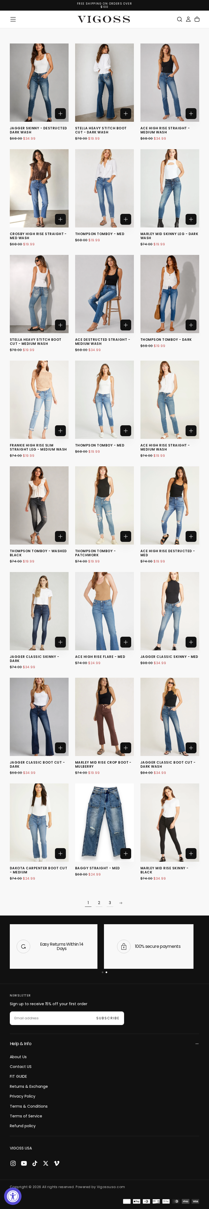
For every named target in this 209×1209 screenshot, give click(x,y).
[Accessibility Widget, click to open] (12, 1196)
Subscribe (138, 619)
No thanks (104, 635)
